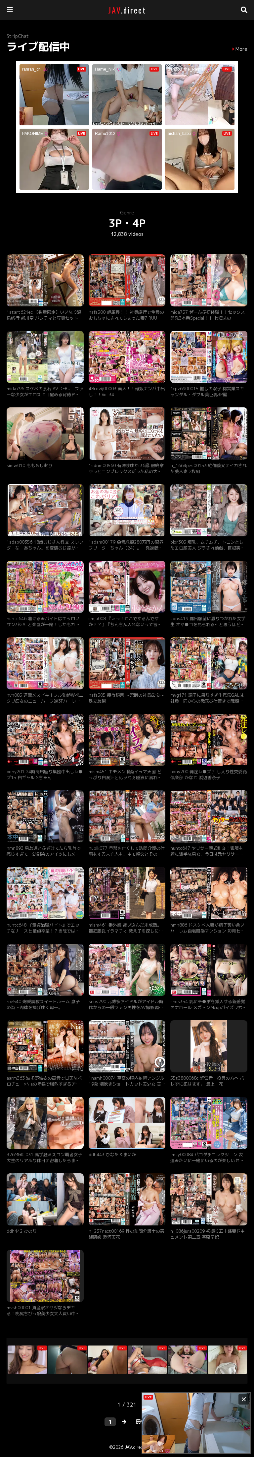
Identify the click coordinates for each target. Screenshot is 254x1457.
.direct (127, 10)
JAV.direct (135, 1447)
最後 (141, 1421)
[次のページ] (124, 1421)
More (241, 49)
